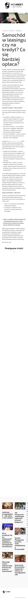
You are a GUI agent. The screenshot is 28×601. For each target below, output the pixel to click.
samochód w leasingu (15, 141)
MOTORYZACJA (5, 30)
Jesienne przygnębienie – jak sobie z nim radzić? (7, 515)
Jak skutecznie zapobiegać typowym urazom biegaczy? (19, 517)
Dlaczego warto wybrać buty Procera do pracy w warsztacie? (7, 566)
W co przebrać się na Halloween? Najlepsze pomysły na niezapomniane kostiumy (7, 539)
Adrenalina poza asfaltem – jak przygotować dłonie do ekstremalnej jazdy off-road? (14, 352)
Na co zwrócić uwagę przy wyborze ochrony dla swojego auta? (14, 272)
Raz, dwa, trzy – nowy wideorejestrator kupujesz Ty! (14, 470)
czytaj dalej (7, 287)
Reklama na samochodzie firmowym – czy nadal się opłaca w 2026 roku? (13, 393)
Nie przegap (11, 30)
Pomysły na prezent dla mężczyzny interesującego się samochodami (14, 312)
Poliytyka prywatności (20, 597)
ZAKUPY (18, 316)
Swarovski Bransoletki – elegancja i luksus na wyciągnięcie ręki (20, 569)
